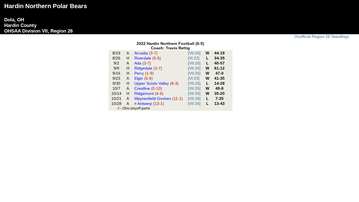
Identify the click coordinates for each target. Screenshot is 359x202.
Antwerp (149, 103)
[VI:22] (193, 58)
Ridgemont (149, 93)
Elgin (143, 78)
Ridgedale (148, 68)
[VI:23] (193, 78)
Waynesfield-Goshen (158, 98)
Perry (144, 73)
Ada (142, 63)
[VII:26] (194, 53)
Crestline (148, 88)
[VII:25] (194, 88)
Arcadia (146, 53)
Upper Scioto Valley (156, 83)
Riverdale (147, 58)
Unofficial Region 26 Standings (321, 36)
